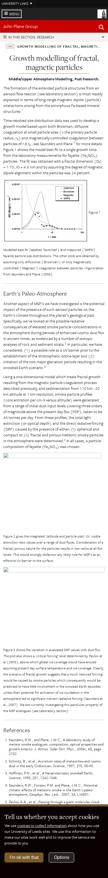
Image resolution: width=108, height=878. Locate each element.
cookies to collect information (42, 825)
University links (15, 3)
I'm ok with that (24, 857)
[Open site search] (101, 28)
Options (61, 857)
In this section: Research (31, 37)
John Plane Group (20, 26)
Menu (14, 14)
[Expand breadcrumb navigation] (10, 46)
